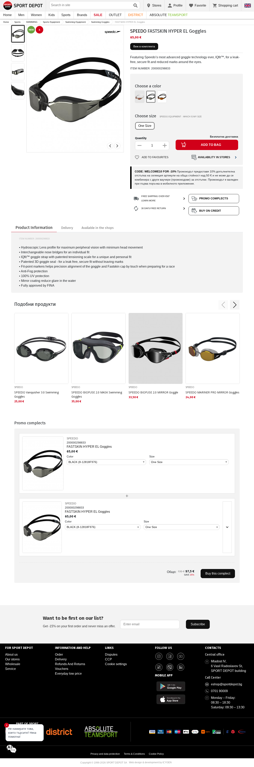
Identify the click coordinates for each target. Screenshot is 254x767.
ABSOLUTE (169, 15)
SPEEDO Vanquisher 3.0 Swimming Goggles (36, 394)
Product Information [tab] (34, 227)
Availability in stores (214, 157)
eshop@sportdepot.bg (226, 684)
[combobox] (94, 5)
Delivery (61, 659)
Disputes (111, 654)
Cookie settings (116, 664)
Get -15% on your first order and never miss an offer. (79, 621)
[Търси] (135, 5)
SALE (98, 15)
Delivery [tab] (67, 228)
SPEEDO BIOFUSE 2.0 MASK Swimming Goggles (96, 394)
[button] (223, 305)
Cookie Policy (156, 754)
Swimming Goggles (100, 22)
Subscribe (198, 624)
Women (36, 15)
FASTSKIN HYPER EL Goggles (89, 446)
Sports (65, 15)
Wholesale (12, 664)
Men (21, 15)
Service (10, 668)
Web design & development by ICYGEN (150, 762)
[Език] (247, 5)
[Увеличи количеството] (164, 145)
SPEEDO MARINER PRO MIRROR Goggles (212, 392)
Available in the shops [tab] (98, 228)
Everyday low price (68, 673)
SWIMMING (32, 22)
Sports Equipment (51, 22)
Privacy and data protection (105, 754)
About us (11, 654)
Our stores (12, 659)
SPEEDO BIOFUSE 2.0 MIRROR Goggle (153, 392)
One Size (144, 125)
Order (59, 654)
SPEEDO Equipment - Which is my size (181, 116)
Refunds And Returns (70, 664)
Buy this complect (217, 573)
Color (70, 456)
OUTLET (115, 15)
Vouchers (61, 668)
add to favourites (155, 157)
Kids (51, 15)
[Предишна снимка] (110, 146)
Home (7, 15)
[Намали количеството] (139, 145)
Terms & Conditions (134, 754)
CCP (108, 659)
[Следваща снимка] (117, 146)
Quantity (140, 138)
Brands (82, 15)
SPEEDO (138, 31)
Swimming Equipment (75, 22)
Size (152, 456)
